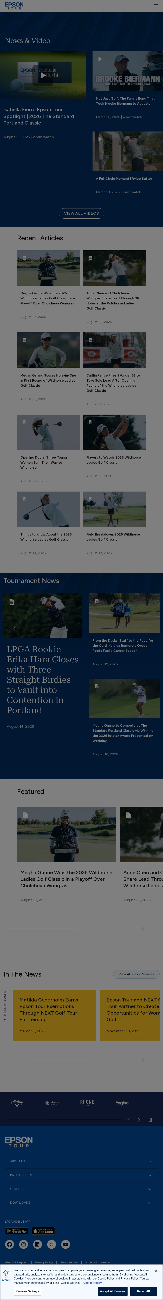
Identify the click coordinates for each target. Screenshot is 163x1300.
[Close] (156, 1270)
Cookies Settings (27, 1291)
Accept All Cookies (112, 1291)
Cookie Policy (92, 1282)
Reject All (143, 1291)
